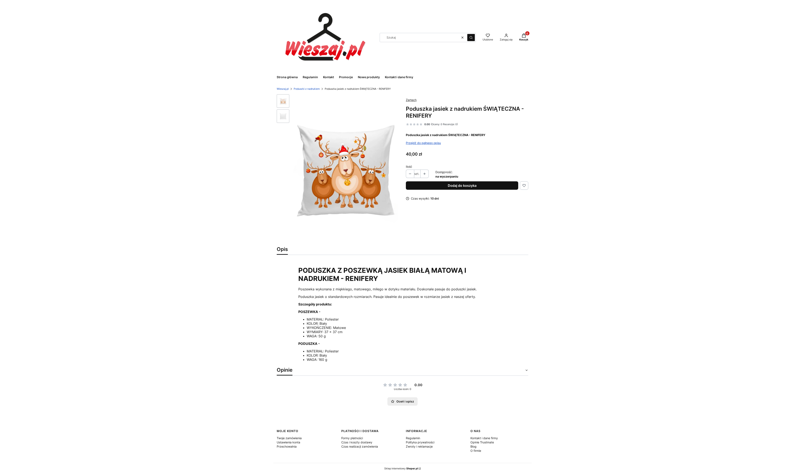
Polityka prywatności (420, 442)
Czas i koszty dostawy (356, 442)
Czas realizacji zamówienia (359, 446)
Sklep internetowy (401, 468)
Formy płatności (352, 438)
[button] (471, 37)
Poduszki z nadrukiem (307, 88)
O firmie (475, 450)
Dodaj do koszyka (462, 185)
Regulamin (413, 438)
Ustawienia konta (288, 442)
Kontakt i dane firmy (484, 438)
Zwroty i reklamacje (419, 446)
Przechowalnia (287, 446)
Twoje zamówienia (289, 438)
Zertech (411, 100)
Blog (473, 446)
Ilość (409, 166)
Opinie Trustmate (482, 442)
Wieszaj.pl (283, 88)
